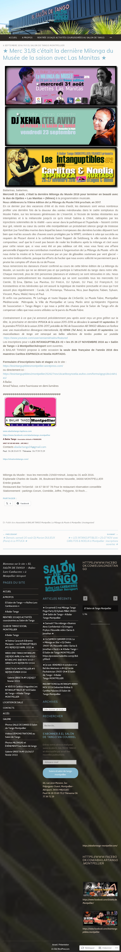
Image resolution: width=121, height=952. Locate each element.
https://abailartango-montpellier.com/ (100, 845)
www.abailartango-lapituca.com (17, 431)
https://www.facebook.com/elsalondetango (100, 566)
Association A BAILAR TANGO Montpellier (33, 522)
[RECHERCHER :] (60, 726)
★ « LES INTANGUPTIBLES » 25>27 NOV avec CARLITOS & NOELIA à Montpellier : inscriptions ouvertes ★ (92, 539)
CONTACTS (8, 707)
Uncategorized (88, 522)
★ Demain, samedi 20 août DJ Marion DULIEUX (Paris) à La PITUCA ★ (29, 538)
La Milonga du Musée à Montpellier (66, 522)
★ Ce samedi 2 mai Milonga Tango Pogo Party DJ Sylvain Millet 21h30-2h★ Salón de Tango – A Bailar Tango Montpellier (60, 612)
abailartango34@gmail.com (30, 447)
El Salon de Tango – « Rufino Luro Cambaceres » (21, 604)
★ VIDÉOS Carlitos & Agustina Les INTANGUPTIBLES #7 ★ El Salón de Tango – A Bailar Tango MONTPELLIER (21, 691)
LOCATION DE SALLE (13, 702)
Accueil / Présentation (60, 945)
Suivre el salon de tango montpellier (60, 773)
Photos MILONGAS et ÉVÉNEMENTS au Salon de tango (21, 744)
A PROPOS (27, 38)
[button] (115, 598)
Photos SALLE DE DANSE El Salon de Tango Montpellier (21, 726)
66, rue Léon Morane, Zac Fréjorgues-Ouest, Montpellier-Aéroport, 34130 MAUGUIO (58, 786)
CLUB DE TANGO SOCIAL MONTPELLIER (15, 628)
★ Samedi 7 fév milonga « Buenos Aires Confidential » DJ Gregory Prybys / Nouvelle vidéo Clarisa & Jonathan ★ (59, 628)
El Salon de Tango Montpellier (46, 45)
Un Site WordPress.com (60, 949)
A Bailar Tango (12, 611)
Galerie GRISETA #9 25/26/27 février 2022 (19, 753)
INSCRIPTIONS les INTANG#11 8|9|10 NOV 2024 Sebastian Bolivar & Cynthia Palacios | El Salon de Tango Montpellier (60, 688)
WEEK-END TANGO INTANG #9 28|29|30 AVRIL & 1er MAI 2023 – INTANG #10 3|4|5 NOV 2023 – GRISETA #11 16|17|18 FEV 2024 (20, 658)
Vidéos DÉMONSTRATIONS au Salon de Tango (20, 735)
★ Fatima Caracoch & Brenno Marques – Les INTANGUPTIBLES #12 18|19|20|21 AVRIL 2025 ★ (21, 644)
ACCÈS (6, 713)
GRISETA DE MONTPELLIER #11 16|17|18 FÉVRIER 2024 (20, 670)
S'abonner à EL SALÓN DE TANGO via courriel (59, 735)
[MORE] (110, 37)
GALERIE (7, 719)
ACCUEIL (13, 38)
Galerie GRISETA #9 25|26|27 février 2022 (21, 679)
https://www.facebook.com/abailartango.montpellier (26, 435)
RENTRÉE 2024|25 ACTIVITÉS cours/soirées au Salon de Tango (71, 38)
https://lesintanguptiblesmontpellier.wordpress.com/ (33, 365)
